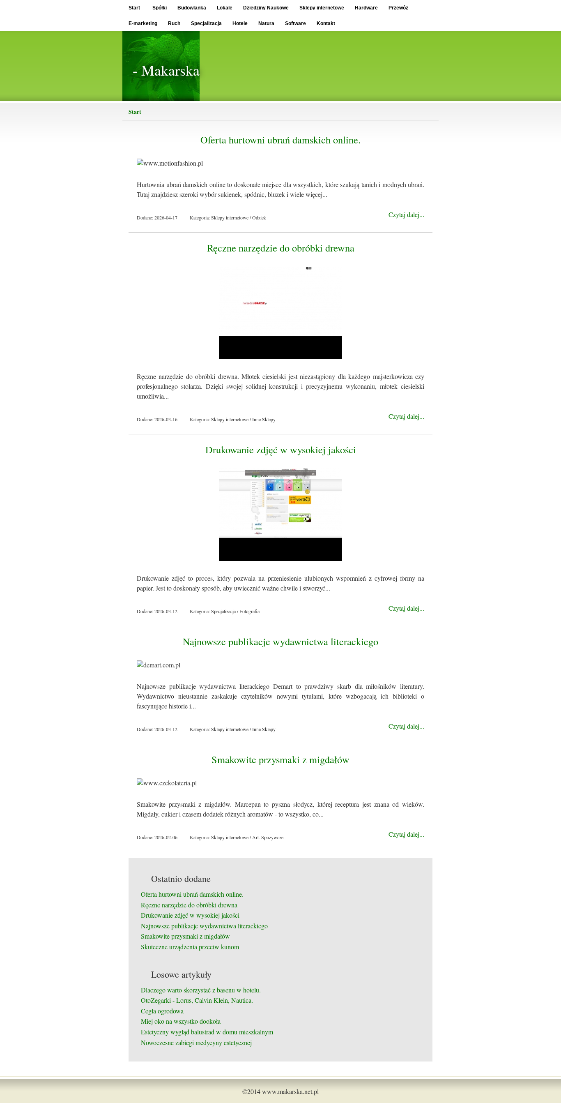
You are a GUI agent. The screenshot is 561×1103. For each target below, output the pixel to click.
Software (295, 23)
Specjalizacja (206, 23)
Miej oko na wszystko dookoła (181, 1021)
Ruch (174, 23)
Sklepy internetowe (321, 8)
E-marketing (143, 23)
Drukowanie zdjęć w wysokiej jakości (280, 449)
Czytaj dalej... (406, 214)
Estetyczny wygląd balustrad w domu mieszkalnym (207, 1031)
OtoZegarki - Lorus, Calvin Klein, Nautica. (197, 1000)
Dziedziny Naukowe (266, 8)
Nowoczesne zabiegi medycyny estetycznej (196, 1042)
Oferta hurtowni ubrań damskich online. (280, 139)
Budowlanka (191, 8)
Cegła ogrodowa (162, 1010)
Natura (266, 23)
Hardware (366, 8)
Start (134, 8)
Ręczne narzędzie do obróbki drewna (280, 247)
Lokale (224, 8)
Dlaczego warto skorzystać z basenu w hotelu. (201, 989)
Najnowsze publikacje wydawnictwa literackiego (280, 641)
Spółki (159, 8)
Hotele (240, 23)
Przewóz (398, 8)
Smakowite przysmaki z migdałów (280, 759)
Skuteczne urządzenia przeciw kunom (190, 946)
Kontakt (326, 23)
